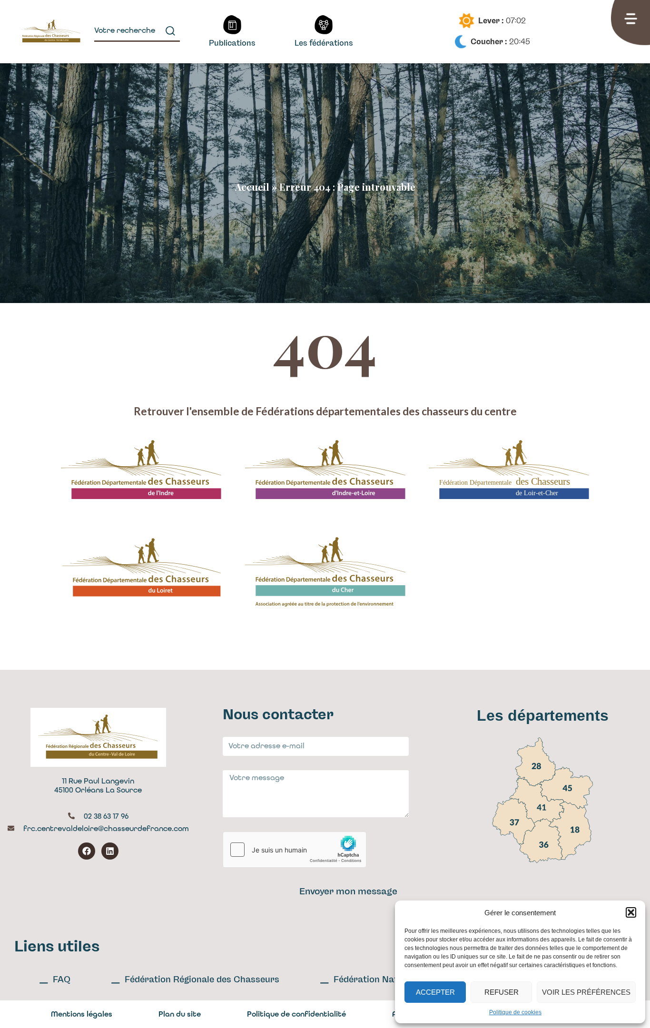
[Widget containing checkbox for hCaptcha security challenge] (294, 850)
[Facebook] (86, 851)
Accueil (252, 186)
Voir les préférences (586, 992)
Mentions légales (81, 1013)
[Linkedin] (109, 851)
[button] (631, 912)
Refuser (501, 992)
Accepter (435, 992)
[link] (535, 762)
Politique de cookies (515, 1012)
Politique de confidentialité (296, 1013)
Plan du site (179, 1013)
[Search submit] (170, 30)
